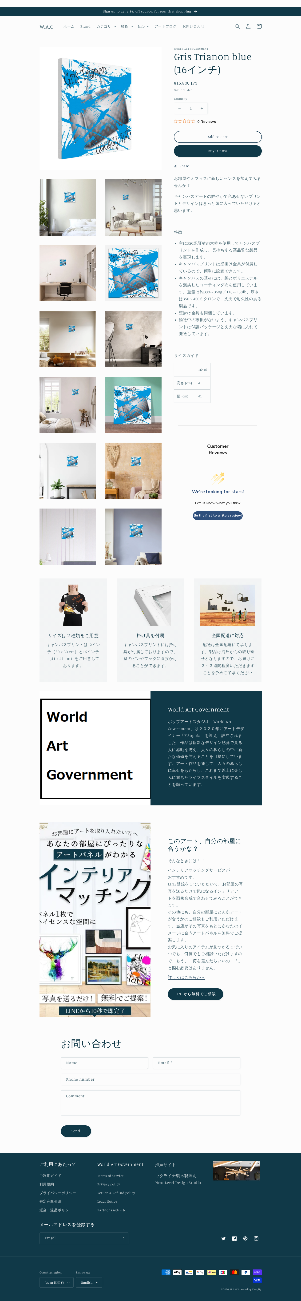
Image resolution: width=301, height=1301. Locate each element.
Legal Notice (107, 1201)
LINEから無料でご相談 (195, 994)
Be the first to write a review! (218, 515)
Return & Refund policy (116, 1193)
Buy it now (218, 151)
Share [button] (184, 166)
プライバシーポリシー (58, 1193)
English (86, 1282)
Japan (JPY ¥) (54, 1282)
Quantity (180, 99)
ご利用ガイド (51, 1176)
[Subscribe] (122, 1238)
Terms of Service (110, 1176)
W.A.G (233, 1289)
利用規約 (47, 1184)
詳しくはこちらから (186, 977)
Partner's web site (111, 1210)
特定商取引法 (51, 1201)
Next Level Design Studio (178, 1182)
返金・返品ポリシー (56, 1210)
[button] (106, 26)
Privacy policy (108, 1184)
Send (75, 1131)
